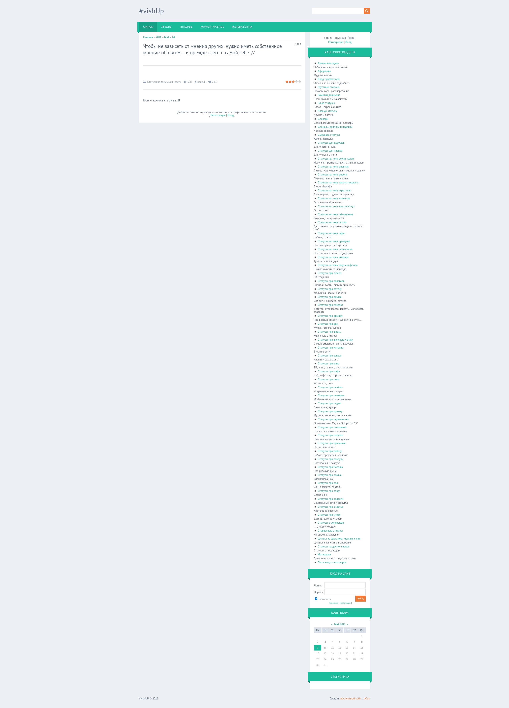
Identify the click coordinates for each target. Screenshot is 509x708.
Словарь (323, 118)
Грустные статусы (328, 87)
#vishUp (151, 10)
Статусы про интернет (331, 347)
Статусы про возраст (330, 304)
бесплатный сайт (350, 698)
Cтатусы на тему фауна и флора (337, 265)
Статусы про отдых (329, 403)
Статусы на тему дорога (332, 174)
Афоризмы (324, 71)
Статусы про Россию (330, 467)
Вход (231, 115)
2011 (158, 37)
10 (325, 647)
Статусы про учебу (329, 514)
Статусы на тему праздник (334, 241)
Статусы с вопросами (331, 522)
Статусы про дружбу (330, 315)
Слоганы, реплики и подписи (335, 126)
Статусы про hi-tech (329, 273)
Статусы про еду (328, 323)
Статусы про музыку (330, 411)
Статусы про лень (328, 379)
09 (173, 37)
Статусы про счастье (330, 506)
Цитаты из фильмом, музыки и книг (339, 538)
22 (361, 653)
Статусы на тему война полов (336, 158)
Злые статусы (326, 102)
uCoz (367, 698)
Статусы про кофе (329, 371)
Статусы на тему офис (331, 233)
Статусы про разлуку (330, 459)
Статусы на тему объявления (335, 214)
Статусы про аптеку (330, 288)
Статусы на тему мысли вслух (164, 82)
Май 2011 (339, 624)
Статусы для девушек (331, 142)
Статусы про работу (330, 451)
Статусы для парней (330, 150)
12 (339, 647)
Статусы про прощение (332, 443)
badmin (201, 82)
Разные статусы (327, 110)
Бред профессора (328, 79)
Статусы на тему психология (335, 249)
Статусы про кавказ (329, 355)
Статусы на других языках (334, 546)
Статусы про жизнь (329, 331)
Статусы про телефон (331, 395)
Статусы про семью (330, 474)
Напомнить (333, 603)
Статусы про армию (330, 296)
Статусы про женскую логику (335, 339)
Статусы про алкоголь (331, 280)
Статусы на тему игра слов (334, 190)
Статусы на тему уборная (333, 257)
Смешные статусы (329, 134)
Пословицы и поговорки (332, 562)
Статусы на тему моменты (334, 198)
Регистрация (218, 115)
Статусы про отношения (332, 427)
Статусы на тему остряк (332, 222)
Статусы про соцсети (330, 498)
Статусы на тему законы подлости (338, 182)
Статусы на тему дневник (333, 166)
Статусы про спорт (329, 490)
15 (361, 647)
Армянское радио (328, 63)
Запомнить (324, 599)
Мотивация (324, 554)
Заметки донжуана (329, 94)
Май (166, 37)
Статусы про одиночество (333, 419)
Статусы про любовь (330, 387)
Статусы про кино (328, 363)
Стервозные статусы (330, 530)
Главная (148, 37)
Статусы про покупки (330, 435)
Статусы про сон (328, 482)
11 (332, 647)
